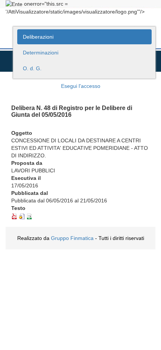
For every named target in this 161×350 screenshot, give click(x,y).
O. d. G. (32, 68)
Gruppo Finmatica (72, 238)
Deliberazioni (38, 37)
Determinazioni (40, 53)
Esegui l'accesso (80, 86)
